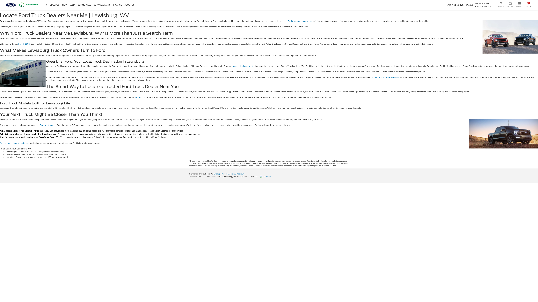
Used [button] (72, 5)
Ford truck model (47, 125)
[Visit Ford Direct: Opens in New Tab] (266, 177)
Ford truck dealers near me (299, 21)
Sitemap (217, 174)
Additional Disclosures (236, 174)
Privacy (224, 174)
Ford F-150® (24, 44)
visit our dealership (20, 143)
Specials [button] (54, 5)
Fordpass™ (140, 97)
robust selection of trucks (243, 66)
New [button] (64, 5)
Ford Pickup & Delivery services (386, 77)
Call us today (5, 143)
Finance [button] (117, 5)
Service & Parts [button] (102, 5)
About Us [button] (129, 5)
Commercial (84, 5)
